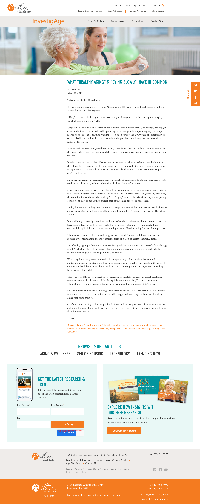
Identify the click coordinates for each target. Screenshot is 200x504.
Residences (85, 495)
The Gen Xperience (137, 11)
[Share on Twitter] (195, 85)
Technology (137, 21)
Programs (72, 495)
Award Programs (133, 5)
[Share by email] (195, 103)
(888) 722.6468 (160, 454)
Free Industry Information (90, 11)
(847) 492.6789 (159, 489)
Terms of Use (90, 469)
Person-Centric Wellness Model (112, 460)
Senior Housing (118, 21)
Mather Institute (21, 8)
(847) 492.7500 (159, 485)
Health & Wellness (90, 100)
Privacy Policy (73, 469)
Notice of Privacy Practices (113, 469)
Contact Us (155, 5)
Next (145, 5)
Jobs (118, 495)
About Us (118, 5)
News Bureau (158, 11)
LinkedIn (155, 470)
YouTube (166, 470)
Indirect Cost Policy (76, 472)
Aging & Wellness (96, 21)
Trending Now (157, 21)
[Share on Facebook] (195, 97)
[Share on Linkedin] (195, 91)
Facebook (160, 470)
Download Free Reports (124, 430)
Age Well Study (115, 11)
